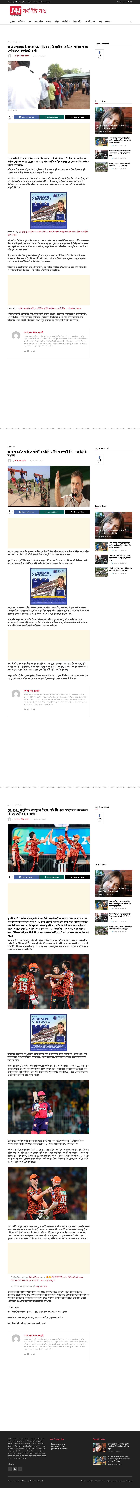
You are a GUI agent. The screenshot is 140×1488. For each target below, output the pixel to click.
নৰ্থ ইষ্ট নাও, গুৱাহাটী (20, 461)
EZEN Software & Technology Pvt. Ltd (32, 1481)
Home (9, 42)
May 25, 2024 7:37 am (39, 819)
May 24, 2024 (41, 1286)
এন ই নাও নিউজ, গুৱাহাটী (22, 56)
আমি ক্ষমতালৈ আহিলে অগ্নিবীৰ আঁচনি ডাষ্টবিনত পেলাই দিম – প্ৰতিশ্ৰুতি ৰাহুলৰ (50, 308)
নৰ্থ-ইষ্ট (20, 21)
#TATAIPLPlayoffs (59, 1277)
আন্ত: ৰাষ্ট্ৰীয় (39, 21)
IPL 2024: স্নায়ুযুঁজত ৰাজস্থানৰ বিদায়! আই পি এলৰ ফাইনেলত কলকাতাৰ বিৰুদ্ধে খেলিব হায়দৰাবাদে (48, 233)
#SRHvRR (14, 1280)
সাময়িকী (65, 21)
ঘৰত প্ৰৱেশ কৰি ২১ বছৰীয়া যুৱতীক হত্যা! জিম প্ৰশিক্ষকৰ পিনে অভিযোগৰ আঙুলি (112, 127)
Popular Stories (17, 805)
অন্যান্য (107, 21)
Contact (48, 2)
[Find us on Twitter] (15, 1469)
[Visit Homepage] (28, 11)
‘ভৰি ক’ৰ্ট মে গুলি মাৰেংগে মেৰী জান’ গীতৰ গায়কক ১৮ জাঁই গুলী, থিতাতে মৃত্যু (120, 153)
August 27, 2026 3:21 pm (119, 158)
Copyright (15, 2)
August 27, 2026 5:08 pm (106, 131)
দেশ (29, 21)
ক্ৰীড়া (57, 21)
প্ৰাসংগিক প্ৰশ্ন (90, 21)
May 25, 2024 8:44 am (39, 56)
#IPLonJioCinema (75, 1277)
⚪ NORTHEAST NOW (58, 1444)
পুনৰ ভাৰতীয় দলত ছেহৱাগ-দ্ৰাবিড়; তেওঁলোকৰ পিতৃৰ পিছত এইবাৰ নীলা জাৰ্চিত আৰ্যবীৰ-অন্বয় (120, 140)
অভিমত (49, 21)
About (9, 2)
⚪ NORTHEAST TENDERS (59, 1449)
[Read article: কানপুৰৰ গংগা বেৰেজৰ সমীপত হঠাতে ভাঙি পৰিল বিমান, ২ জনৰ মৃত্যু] (101, 167)
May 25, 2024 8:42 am (36, 461)
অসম (20, 42)
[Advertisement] (92, 11)
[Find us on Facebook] (10, 1469)
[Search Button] (131, 21)
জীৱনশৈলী (76, 21)
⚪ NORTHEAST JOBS (58, 1446)
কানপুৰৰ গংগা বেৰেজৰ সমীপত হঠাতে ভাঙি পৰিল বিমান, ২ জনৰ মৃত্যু (120, 164)
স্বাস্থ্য (100, 21)
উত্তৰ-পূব (15, 42)
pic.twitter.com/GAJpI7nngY (42, 1280)
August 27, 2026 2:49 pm (119, 168)
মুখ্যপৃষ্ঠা (12, 21)
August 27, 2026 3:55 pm (119, 145)
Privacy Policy (22, 2)
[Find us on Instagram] (20, 1469)
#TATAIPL (23, 1280)
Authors (30, 2)
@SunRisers (33, 1277)
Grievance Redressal (39, 2)
